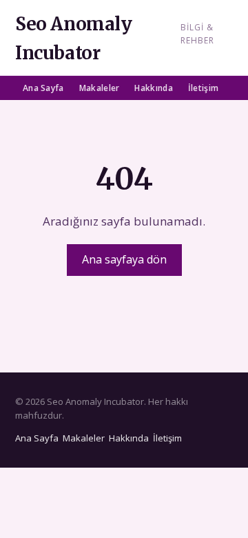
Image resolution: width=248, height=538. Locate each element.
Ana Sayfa (43, 88)
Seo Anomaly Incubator (73, 38)
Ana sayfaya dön (124, 259)
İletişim (203, 88)
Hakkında (153, 88)
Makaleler (99, 88)
